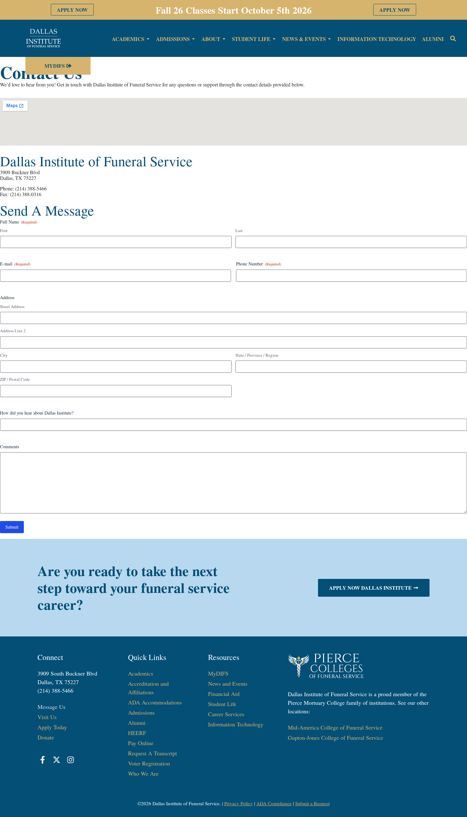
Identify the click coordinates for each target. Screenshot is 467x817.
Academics (140, 673)
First (4, 230)
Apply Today (52, 727)
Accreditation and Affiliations (148, 688)
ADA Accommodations (155, 702)
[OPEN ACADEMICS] (148, 39)
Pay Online (140, 743)
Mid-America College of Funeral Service (335, 727)
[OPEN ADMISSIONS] (193, 39)
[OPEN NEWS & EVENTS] (329, 39)
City (4, 355)
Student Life (222, 704)
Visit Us (47, 717)
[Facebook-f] (42, 759)
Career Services (226, 714)
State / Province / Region (256, 355)
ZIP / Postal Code (15, 379)
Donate (45, 737)
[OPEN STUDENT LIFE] (274, 39)
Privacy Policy (238, 803)
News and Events (227, 683)
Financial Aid (224, 693)
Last (239, 230)
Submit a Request (312, 803)
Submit (11, 527)
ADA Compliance (274, 803)
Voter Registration (149, 763)
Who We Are (143, 773)
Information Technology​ (235, 724)
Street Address (12, 306)
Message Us (51, 707)
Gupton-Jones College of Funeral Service (335, 737)
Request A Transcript (152, 753)
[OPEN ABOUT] (224, 39)
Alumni (137, 722)
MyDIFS (218, 673)
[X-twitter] (56, 759)
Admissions (141, 712)
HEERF (137, 733)
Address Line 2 (13, 330)
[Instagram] (70, 759)
